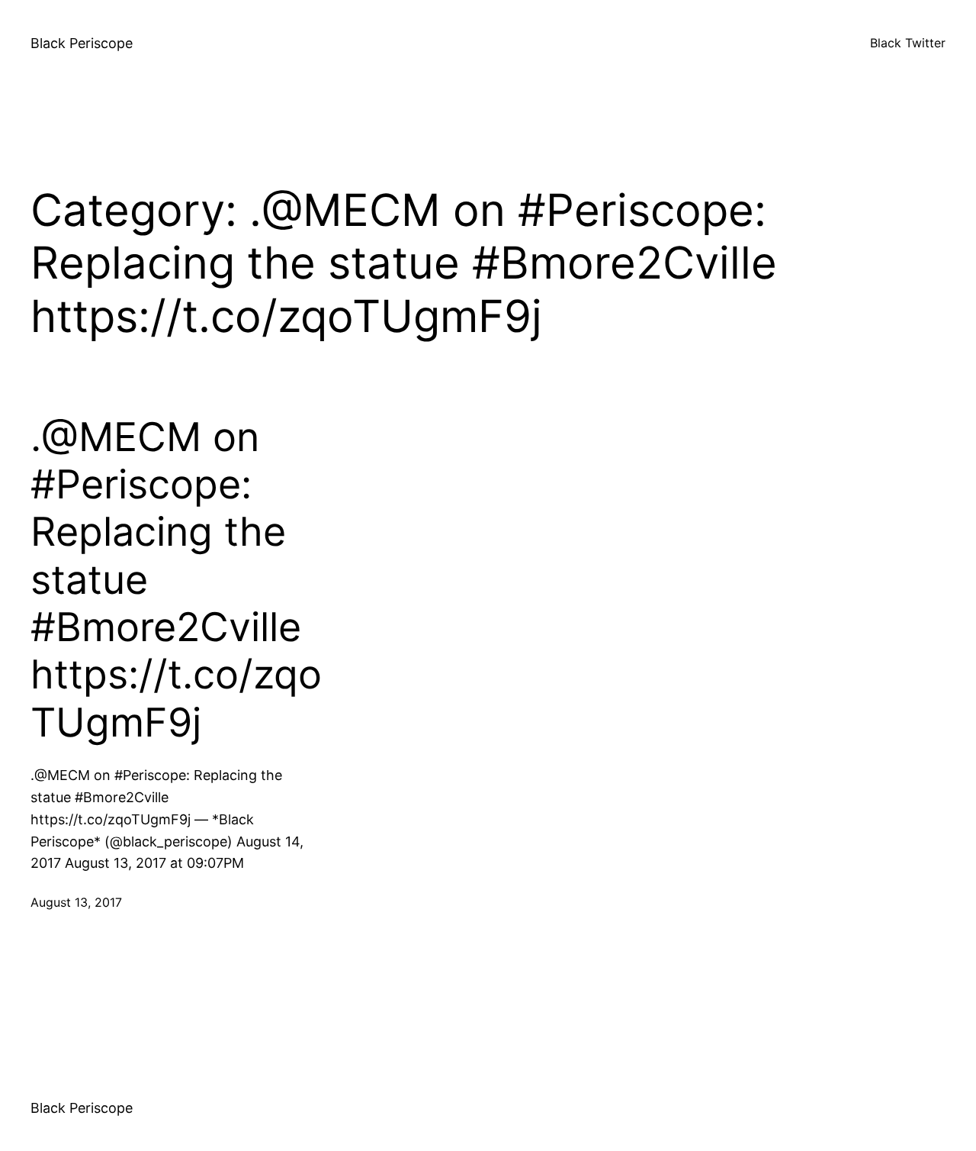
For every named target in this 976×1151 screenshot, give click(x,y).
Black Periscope (81, 43)
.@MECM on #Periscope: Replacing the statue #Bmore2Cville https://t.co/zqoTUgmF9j (176, 580)
